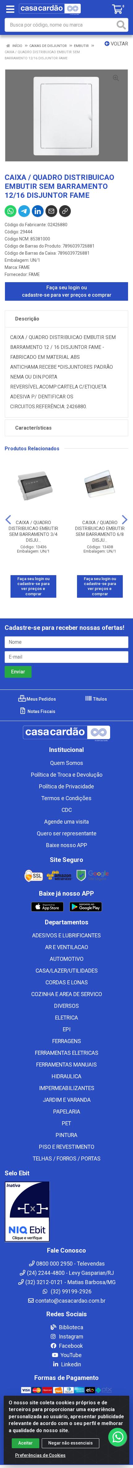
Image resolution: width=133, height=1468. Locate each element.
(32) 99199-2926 (70, 1291)
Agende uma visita (66, 822)
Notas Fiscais (41, 711)
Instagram (70, 1337)
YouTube (70, 1355)
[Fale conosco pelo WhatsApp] (117, 1437)
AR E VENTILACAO (66, 947)
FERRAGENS (66, 1041)
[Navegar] (8, 520)
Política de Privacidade (66, 786)
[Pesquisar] (121, 25)
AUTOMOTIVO (67, 959)
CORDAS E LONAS (66, 982)
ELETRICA (66, 1018)
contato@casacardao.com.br (70, 1301)
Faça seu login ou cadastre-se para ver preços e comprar (66, 291)
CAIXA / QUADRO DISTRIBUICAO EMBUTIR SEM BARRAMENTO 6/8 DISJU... (100, 531)
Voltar (118, 44)
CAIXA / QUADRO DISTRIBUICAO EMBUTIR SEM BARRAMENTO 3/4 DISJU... (33, 531)
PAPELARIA (66, 1112)
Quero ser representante (67, 833)
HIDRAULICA (66, 1076)
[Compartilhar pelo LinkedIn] (38, 211)
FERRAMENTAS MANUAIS (66, 1065)
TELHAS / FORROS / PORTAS (67, 1159)
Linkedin (70, 1364)
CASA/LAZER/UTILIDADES (67, 971)
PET (66, 1123)
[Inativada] (66, 1212)
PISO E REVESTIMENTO (66, 1147)
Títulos (99, 699)
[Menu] (10, 9)
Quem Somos (66, 763)
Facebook (70, 1346)
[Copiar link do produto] (65, 211)
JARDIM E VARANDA (67, 1100)
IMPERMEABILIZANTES (66, 1088)
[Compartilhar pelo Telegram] (24, 211)
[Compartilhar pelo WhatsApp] (10, 211)
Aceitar (25, 1442)
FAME (24, 267)
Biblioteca (70, 1327)
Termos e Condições (66, 798)
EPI (67, 1029)
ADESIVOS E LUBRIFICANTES (66, 935)
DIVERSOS (66, 1006)
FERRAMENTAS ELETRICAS (66, 1053)
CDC (67, 810)
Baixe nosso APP (66, 845)
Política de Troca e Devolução (66, 775)
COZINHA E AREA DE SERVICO (66, 994)
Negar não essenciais (70, 1442)
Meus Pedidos (41, 699)
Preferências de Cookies (40, 1455)
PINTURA (66, 1135)
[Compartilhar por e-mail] (51, 211)
